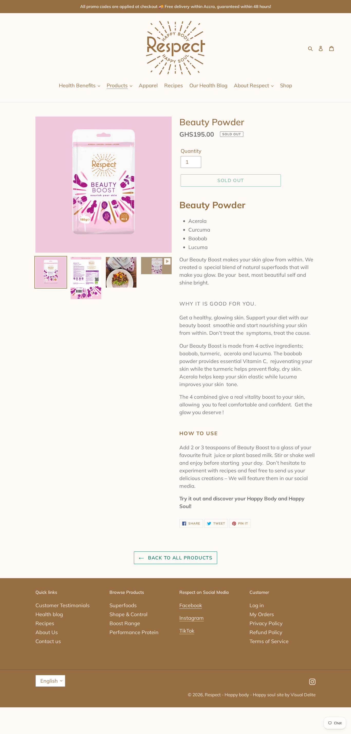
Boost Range (124, 623)
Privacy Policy (266, 623)
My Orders (262, 614)
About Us (46, 632)
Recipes (44, 623)
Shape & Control (128, 614)
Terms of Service (269, 641)
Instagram (191, 618)
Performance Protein (134, 632)
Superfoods (123, 605)
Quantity (191, 151)
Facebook (190, 605)
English (49, 681)
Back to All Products (179, 558)
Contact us (48, 641)
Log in (257, 605)
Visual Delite (303, 694)
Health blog (49, 614)
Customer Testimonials (62, 605)
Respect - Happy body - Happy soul (240, 694)
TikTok (186, 630)
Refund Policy (266, 632)
